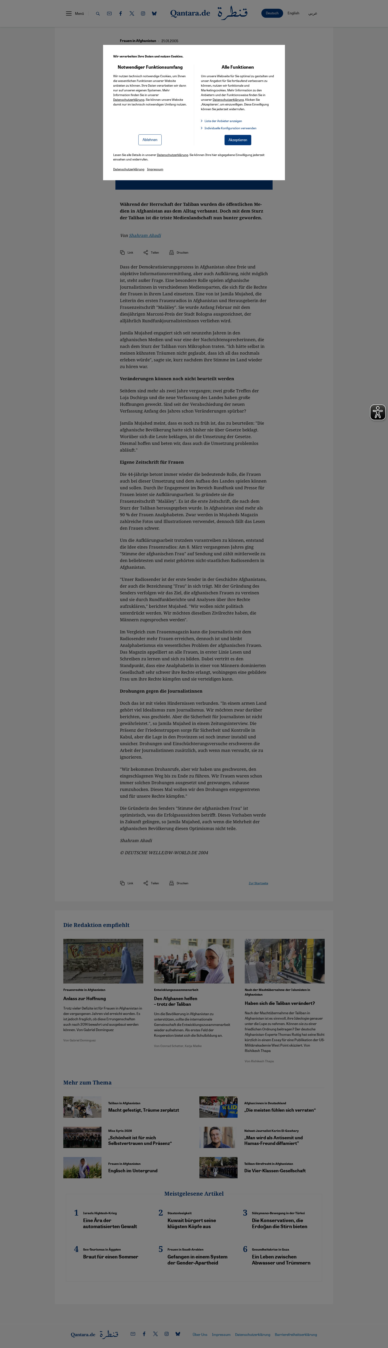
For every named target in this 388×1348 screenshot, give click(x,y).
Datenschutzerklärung (128, 99)
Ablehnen (150, 139)
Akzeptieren (238, 139)
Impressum (155, 169)
